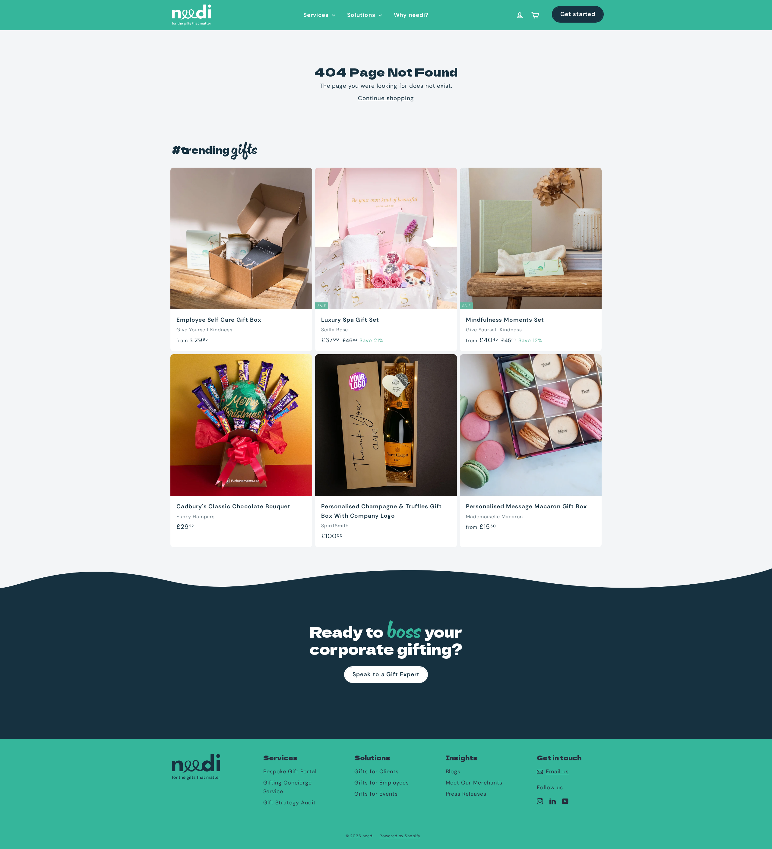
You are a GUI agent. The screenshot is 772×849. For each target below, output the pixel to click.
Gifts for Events (376, 793)
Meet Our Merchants (474, 782)
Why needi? (411, 15)
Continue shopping (386, 98)
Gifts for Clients (376, 771)
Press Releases (466, 793)
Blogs (453, 771)
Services (317, 15)
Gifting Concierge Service (287, 787)
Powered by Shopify (400, 835)
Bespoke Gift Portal (290, 771)
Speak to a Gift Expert (386, 674)
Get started (577, 14)
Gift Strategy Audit (289, 802)
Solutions (362, 15)
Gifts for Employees (381, 782)
